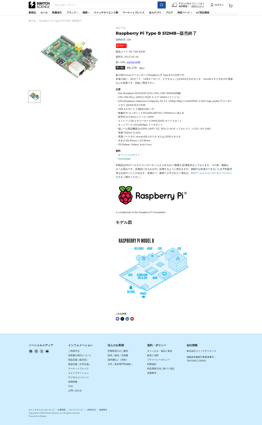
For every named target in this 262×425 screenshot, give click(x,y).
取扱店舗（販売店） (78, 359)
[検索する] (162, 5)
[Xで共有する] (122, 319)
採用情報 (72, 381)
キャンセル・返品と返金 (159, 350)
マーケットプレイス (133, 12)
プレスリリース (76, 409)
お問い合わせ (75, 390)
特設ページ (184, 12)
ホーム (32, 20)
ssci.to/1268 (133, 62)
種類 (85, 12)
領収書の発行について (79, 355)
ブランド (72, 12)
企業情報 (62, 409)
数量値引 (57, 12)
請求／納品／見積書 (118, 355)
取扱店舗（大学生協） (79, 364)
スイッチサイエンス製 (106, 12)
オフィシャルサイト (129, 155)
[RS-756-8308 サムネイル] (34, 97)
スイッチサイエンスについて (41, 409)
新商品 (32, 12)
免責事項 (151, 372)
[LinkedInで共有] (127, 319)
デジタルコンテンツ (78, 377)
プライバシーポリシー (158, 359)
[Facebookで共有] (117, 319)
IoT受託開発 (202, 12)
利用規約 (151, 364)
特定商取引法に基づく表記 (161, 368)
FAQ (70, 386)
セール (44, 12)
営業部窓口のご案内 (118, 350)
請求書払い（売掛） (118, 359)
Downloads (124, 158)
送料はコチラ (197, 6)
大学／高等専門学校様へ (120, 364)
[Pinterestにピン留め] (132, 319)
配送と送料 (153, 355)
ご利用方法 (74, 350)
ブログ (169, 12)
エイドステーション (78, 372)
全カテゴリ (155, 12)
